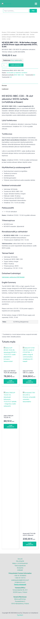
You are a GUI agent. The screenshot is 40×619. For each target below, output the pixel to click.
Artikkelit (20, 570)
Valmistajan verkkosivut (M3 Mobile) (13, 277)
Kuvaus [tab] (4, 85)
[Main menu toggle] (36, 3)
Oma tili (20, 559)
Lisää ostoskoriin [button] (10, 381)
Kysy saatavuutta (16, 60)
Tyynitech (20, 615)
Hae (33, 10)
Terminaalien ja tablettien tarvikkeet (17, 72)
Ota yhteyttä (20, 561)
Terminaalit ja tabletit (23, 32)
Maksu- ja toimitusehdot (20, 563)
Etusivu (4, 32)
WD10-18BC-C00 (19, 75)
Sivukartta (20, 568)
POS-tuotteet (11, 32)
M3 (34, 75)
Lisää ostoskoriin (16, 65)
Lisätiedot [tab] (5, 89)
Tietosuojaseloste (20, 565)
